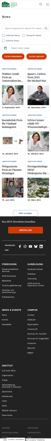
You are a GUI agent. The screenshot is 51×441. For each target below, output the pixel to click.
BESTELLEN (25, 230)
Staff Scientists (9, 276)
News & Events (11, 310)
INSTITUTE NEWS (9, 69)
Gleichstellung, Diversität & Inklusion (11, 386)
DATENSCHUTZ (34, 433)
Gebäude (31, 320)
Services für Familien (37, 334)
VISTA (4, 401)
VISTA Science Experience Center (35, 284)
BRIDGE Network (9, 410)
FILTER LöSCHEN (36, 56)
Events (5, 320)
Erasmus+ (31, 343)
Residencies (7, 396)
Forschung (9, 264)
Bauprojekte (32, 324)
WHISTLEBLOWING (10, 433)
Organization (7, 375)
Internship (32, 279)
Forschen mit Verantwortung (8, 291)
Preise (4, 380)
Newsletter (7, 324)
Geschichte (7, 392)
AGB (29, 437)
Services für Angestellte (38, 338)
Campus (32, 310)
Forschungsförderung (11, 285)
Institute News (13, 35)
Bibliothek (6, 281)
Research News (33, 35)
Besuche (31, 348)
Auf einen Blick (9, 371)
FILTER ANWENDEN (13, 56)
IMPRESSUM (32, 428)
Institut (7, 365)
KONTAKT (6, 428)
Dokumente (7, 415)
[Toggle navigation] (47, 4)
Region (30, 353)
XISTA (4, 406)
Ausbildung (35, 264)
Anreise (30, 315)
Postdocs (31, 274)
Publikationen (8, 297)
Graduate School (34, 269)
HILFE (4, 437)
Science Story (12, 40)
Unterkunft (32, 329)
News (4, 315)
